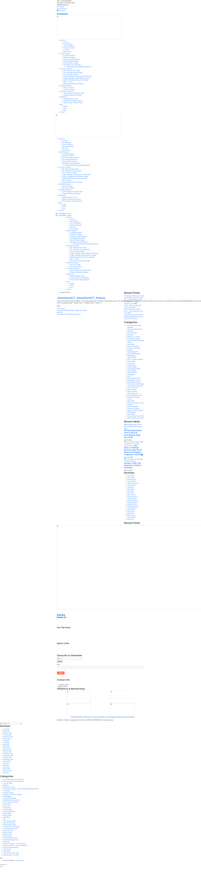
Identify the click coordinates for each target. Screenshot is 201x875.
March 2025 (131, 495)
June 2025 (131, 489)
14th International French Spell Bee (13, 781)
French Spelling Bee (133, 369)
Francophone (131, 365)
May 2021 (130, 519)
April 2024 (131, 513)
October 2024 (132, 504)
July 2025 (130, 487)
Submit (60, 661)
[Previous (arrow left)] (0, 866)
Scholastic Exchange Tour (11, 840)
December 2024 (132, 500)
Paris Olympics (132, 393)
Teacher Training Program (135, 410)
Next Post (60, 312)
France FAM (131, 363)
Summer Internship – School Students (14, 843)
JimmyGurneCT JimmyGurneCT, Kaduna (81, 297)
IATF (129, 376)
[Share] (2, 864)
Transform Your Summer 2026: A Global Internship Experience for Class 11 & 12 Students (134, 316)
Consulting (130, 344)
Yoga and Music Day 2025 (135, 416)
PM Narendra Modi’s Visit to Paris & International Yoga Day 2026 (133, 433)
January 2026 (131, 481)
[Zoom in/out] (5, 864)
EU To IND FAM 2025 (133, 353)
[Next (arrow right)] (2, 866)
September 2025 (132, 483)
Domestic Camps (133, 346)
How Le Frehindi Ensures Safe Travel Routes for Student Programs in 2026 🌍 (133, 301)
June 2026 (130, 476)
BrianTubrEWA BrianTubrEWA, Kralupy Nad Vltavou (72, 310)
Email (59, 658)
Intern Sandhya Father (134, 378)
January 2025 (132, 498)
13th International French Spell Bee (13, 779)
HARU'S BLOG (132, 372)
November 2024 (132, 502)
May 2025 (130, 491)
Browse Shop (19, 860)
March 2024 (131, 515)
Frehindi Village (132, 367)
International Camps (133, 380)
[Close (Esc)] (0, 864)
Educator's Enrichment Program (12, 794)
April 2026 (131, 478)
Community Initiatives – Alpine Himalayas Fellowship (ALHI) (135, 340)
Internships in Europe (134, 382)
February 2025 (132, 496)
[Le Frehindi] (60, 214)
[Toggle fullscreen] (4, 864)
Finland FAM (131, 361)
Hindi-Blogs (131, 374)
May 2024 (130, 511)
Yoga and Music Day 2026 (135, 418)
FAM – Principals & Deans (135, 359)
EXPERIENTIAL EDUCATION (11, 800)
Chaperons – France (133, 336)
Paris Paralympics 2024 (134, 395)
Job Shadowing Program (135, 386)
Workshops (131, 414)
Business (130, 335)
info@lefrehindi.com (64, 683)
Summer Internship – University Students (15, 845)
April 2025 (130, 493)
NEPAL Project (131, 389)
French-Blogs (131, 370)
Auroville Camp (132, 333)
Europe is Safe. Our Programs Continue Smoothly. (132, 465)
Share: (59, 306)
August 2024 (132, 508)
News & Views (132, 391)
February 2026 (132, 479)
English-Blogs (132, 352)
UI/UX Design (131, 412)
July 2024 (131, 510)
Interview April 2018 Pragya (135, 384)
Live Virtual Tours (132, 387)
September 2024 (132, 506)
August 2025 (131, 485)
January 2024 (131, 517)
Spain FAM (130, 401)
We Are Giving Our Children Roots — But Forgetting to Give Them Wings (133, 311)
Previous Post (61, 308)
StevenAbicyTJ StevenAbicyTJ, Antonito (69, 314)
